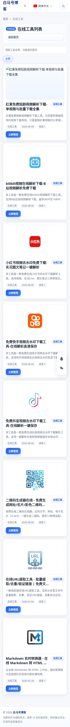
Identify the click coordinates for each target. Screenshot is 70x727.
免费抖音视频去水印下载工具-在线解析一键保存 (26, 423)
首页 (5, 19)
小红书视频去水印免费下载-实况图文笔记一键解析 (26, 264)
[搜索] (63, 6)
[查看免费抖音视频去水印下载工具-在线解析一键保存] (35, 399)
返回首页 (13, 37)
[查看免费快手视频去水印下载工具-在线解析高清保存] (35, 320)
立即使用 (13, 134)
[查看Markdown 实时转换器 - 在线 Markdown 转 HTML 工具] (35, 637)
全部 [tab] (7, 58)
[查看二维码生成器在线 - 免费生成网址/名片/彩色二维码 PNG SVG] (35, 478)
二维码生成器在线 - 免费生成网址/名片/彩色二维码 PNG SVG (26, 502)
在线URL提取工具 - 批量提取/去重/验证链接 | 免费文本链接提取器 (26, 581)
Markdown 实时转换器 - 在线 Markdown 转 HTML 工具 (27, 660)
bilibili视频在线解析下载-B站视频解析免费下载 (26, 185)
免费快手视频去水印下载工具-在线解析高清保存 (26, 344)
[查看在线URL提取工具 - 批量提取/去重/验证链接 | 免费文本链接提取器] (35, 558)
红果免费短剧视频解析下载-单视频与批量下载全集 (26, 106)
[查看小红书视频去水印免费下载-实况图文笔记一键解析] (35, 241)
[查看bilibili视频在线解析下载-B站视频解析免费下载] (35, 162)
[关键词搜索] (35, 50)
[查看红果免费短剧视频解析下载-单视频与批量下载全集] (35, 83)
